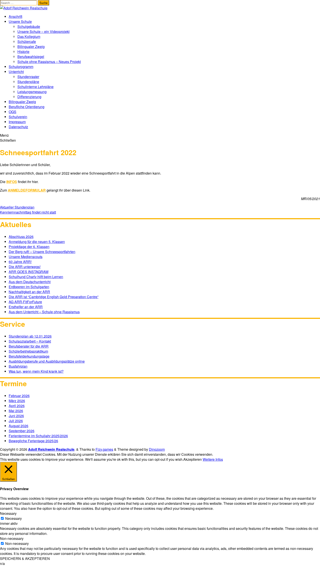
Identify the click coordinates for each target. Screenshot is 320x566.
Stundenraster (28, 76)
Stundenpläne (28, 81)
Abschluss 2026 (21, 236)
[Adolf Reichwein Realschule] (23, 7)
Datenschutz (18, 126)
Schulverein (18, 116)
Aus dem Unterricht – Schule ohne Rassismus (44, 311)
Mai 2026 (16, 410)
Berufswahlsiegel (30, 56)
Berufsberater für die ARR (29, 346)
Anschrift (15, 16)
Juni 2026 (16, 415)
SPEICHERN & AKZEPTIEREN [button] (25, 558)
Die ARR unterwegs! (24, 266)
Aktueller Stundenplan (17, 207)
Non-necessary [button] (12, 538)
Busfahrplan (18, 366)
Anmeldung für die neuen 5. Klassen (37, 241)
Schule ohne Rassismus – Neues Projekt (49, 61)
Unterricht (16, 71)
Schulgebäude (28, 26)
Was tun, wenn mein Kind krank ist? (36, 371)
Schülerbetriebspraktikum (28, 351)
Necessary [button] (8, 513)
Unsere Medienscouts (25, 256)
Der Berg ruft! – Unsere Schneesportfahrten (42, 251)
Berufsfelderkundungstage (29, 356)
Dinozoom (157, 449)
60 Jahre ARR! (20, 261)
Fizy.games (104, 449)
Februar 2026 (19, 395)
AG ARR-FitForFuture (25, 301)
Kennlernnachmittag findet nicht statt (28, 212)
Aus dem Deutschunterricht (30, 281)
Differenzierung (29, 96)
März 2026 (17, 400)
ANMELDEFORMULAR (27, 190)
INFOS (11, 181)
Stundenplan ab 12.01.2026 (30, 336)
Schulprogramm (21, 66)
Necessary (13, 518)
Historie (23, 51)
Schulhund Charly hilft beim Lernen (36, 276)
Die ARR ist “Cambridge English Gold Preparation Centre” (53, 296)
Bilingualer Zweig (31, 46)
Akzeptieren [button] (192, 459)
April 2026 (17, 405)
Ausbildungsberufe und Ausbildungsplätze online (47, 361)
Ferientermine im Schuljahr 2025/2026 (38, 435)
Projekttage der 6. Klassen (29, 246)
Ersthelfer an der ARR (26, 306)
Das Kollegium (28, 36)
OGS (12, 111)
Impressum (17, 121)
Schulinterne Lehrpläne (35, 86)
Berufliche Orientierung (26, 106)
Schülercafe (26, 41)
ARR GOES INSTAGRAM (28, 271)
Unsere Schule (20, 21)
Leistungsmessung (32, 91)
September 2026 (21, 430)
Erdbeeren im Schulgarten (29, 286)
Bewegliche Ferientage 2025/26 (33, 440)
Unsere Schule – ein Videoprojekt (43, 31)
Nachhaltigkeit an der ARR (29, 291)
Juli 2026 (16, 420)
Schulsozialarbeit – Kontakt (30, 341)
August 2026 (18, 425)
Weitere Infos (213, 459)
